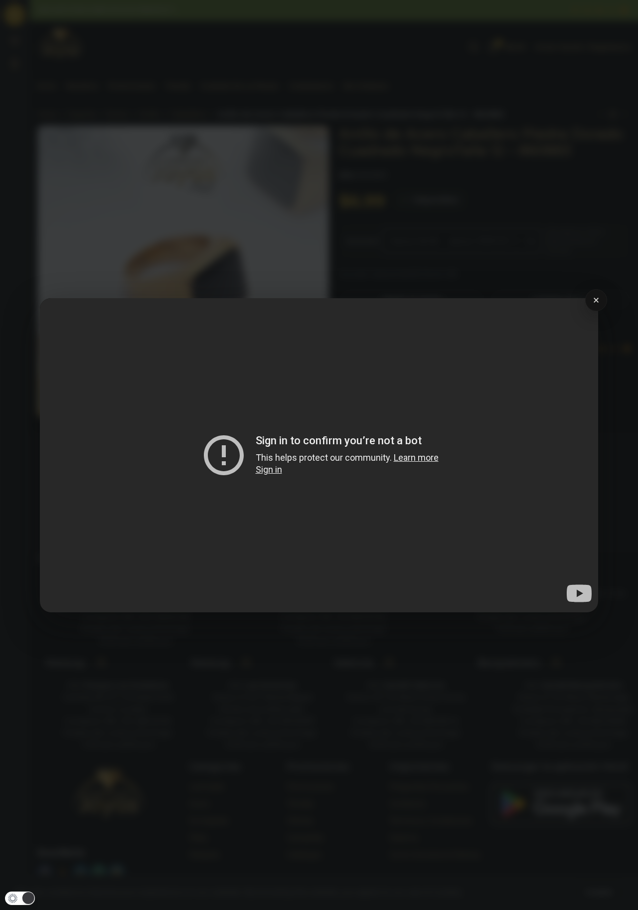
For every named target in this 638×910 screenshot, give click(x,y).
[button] (20, 898)
